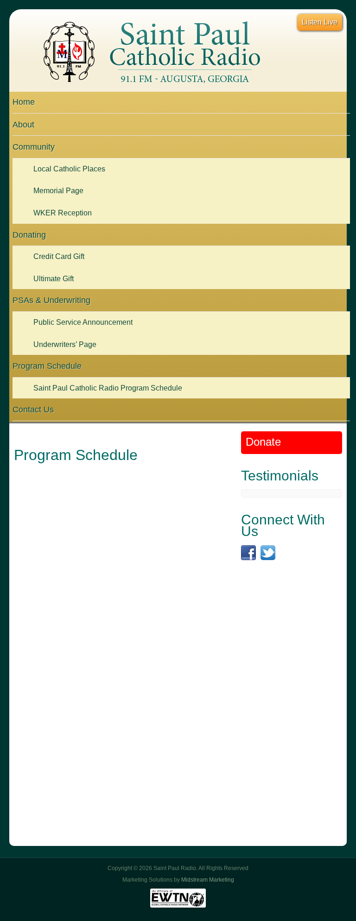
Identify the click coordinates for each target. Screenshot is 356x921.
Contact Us (33, 409)
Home (24, 102)
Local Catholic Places (69, 169)
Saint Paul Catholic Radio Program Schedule (107, 388)
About (23, 124)
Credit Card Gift (58, 256)
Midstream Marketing (207, 880)
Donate (263, 442)
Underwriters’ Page (64, 344)
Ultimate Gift (53, 279)
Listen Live (319, 22)
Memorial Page (58, 191)
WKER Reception (62, 213)
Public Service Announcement (83, 322)
